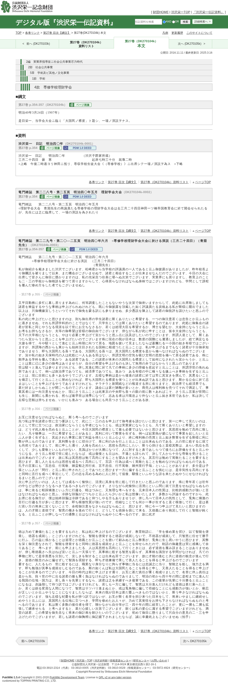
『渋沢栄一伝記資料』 (208, 12)
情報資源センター (120, 660)
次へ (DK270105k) (189, 43)
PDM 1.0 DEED (82, 148)
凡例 (165, 32)
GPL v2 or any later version (115, 677)
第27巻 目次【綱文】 (56, 32)
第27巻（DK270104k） (86, 44)
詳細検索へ (201, 21)
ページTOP (203, 182)
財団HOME (161, 12)
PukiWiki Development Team (67, 677)
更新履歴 (177, 32)
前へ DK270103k (33, 641)
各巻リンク (32, 32)
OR (177, 21)
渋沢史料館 (101, 660)
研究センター (141, 660)
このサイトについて (199, 32)
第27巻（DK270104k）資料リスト (164, 182)
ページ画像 (83, 104)
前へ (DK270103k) (38, 43)
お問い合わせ (159, 660)
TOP (19, 32)
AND (168, 21)
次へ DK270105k (195, 641)
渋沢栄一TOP (180, 12)
